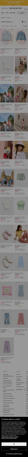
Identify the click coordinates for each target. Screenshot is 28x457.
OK (14, 444)
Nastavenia (14, 449)
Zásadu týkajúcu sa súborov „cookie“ (9, 436)
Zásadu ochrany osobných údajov (9, 438)
